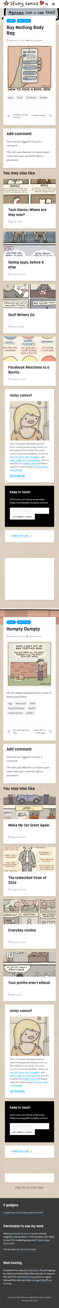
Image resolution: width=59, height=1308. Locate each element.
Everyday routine (22, 930)
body (19, 97)
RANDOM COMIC (21, 535)
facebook (31, 97)
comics (11, 21)
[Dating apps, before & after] (29, 243)
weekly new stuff (31, 463)
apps (10, 97)
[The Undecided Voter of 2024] (29, 858)
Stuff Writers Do (21, 314)
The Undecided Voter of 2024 (27, 880)
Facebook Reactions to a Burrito (28, 370)
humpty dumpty (16, 708)
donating (16, 470)
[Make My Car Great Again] (29, 806)
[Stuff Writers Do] (29, 296)
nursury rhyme (15, 712)
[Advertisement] (29, 578)
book (38, 466)
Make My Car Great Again (28, 825)
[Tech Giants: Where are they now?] (29, 191)
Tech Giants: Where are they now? (27, 212)
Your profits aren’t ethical (29, 982)
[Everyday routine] (29, 911)
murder (43, 97)
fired (32, 703)
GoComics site (21, 456)
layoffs (31, 708)
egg (10, 703)
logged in (26, 141)
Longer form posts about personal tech (23, 1212)
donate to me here (26, 1249)
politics (30, 712)
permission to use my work (22, 1233)
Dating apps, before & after (26, 265)
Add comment (35, 40)
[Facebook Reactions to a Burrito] (29, 348)
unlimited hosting (26, 1276)
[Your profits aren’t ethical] (29, 963)
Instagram (35, 456)
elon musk (21, 703)
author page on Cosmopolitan (25, 460)
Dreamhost (33, 1270)
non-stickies (24, 21)
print (46, 466)
